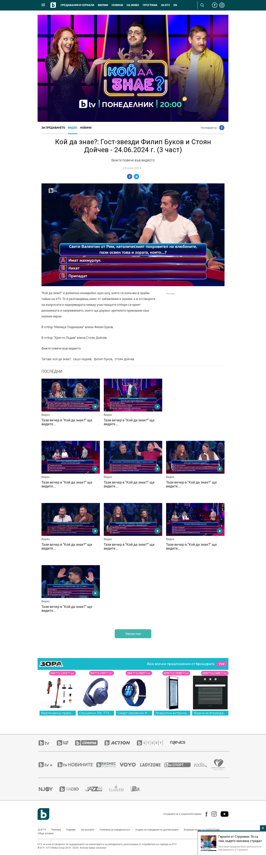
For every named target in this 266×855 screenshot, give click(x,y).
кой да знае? (62, 359)
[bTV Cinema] (90, 742)
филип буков (103, 359)
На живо (133, 5)
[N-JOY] (49, 789)
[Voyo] (130, 764)
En (175, 5)
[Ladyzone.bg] (152, 765)
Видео (72, 127)
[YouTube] (222, 814)
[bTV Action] (121, 742)
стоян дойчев (124, 359)
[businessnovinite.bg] (108, 764)
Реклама (56, 829)
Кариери (71, 829)
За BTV (42, 829)
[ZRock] (139, 789)
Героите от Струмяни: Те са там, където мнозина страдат (240, 838)
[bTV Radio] (72, 789)
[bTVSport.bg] (179, 765)
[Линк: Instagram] (212, 814)
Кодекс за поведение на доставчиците (157, 829)
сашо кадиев (82, 359)
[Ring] (181, 743)
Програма (150, 5)
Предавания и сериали (77, 5)
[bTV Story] (153, 742)
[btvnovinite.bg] (76, 764)
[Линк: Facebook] (205, 814)
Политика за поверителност (115, 829)
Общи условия (46, 833)
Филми (103, 5)
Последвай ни (209, 127)
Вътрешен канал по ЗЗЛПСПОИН (202, 829)
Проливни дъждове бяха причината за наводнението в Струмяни (240, 848)
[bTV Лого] (43, 814)
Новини (117, 5)
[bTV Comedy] (66, 742)
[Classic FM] (119, 789)
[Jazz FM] (97, 789)
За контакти (87, 829)
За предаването (53, 127)
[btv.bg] (48, 742)
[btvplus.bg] (48, 764)
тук (221, 664)
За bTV (165, 5)
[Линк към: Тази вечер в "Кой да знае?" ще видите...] (70, 408)
